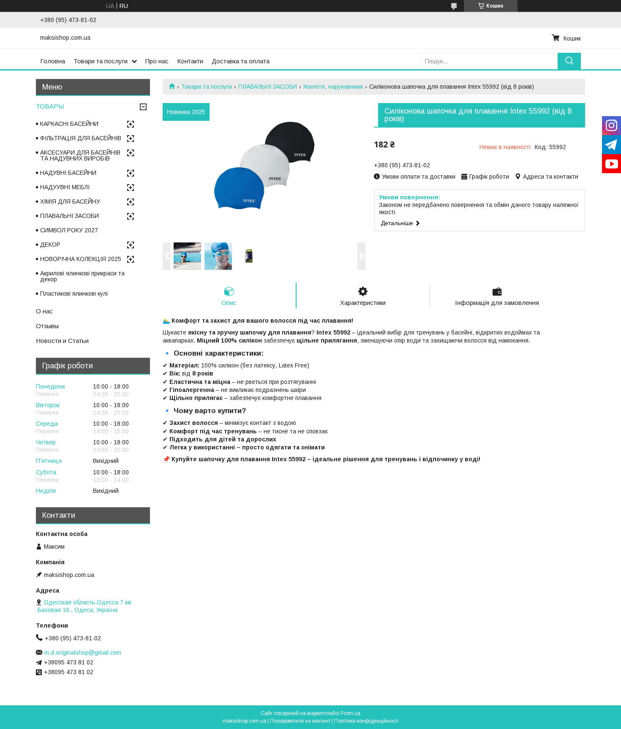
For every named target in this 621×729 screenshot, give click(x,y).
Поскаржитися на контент (300, 721)
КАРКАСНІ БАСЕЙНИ (69, 123)
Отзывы (47, 325)
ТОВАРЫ (50, 106)
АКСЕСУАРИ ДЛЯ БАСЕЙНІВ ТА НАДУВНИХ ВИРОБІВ (80, 155)
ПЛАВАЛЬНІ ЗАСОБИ (267, 86)
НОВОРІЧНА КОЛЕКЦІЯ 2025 (80, 259)
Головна (52, 61)
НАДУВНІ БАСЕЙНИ (68, 172)
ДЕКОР (50, 244)
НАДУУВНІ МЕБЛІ (65, 187)
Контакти (190, 61)
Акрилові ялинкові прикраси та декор (82, 276)
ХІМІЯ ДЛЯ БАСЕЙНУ (70, 201)
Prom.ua (350, 713)
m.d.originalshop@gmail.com (82, 652)
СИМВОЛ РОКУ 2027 (69, 230)
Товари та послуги (101, 61)
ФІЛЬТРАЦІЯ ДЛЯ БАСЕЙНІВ (80, 138)
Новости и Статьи (62, 340)
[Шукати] (569, 61)
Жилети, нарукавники (333, 86)
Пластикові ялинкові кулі (74, 293)
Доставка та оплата (241, 61)
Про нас (157, 61)
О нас (44, 311)
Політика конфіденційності (366, 721)
